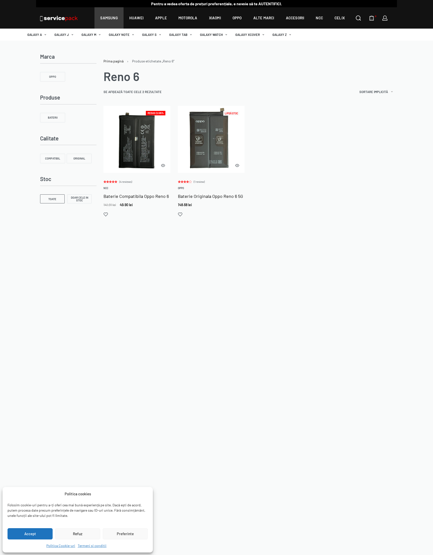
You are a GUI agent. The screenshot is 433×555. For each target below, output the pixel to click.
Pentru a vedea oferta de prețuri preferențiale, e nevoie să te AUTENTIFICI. (216, 3)
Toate (52, 199)
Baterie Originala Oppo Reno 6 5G (210, 196)
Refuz (77, 533)
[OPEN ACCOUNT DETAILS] (385, 18)
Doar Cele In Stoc (79, 199)
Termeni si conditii (92, 545)
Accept (30, 533)
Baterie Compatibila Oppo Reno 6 (136, 196)
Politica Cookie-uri (60, 545)
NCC (105, 188)
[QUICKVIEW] (163, 165)
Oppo (181, 188)
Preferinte (125, 533)
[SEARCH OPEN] (358, 18)
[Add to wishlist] (105, 214)
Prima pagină (113, 61)
